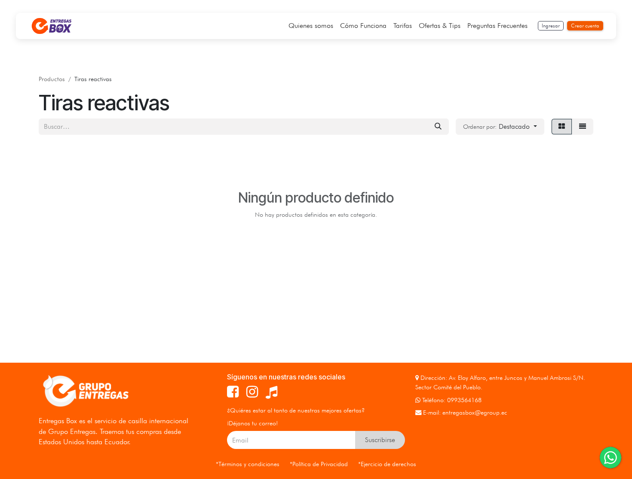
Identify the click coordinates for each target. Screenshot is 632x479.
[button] (500, 126)
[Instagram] (252, 392)
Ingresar (551, 25)
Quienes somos (310, 25)
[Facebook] (233, 392)
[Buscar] (438, 126)
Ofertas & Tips (439, 25)
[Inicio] (51, 26)
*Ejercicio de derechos (387, 463)
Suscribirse (380, 440)
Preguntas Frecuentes (497, 25)
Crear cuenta (585, 25)
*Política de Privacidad (319, 463)
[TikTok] (271, 392)
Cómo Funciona (363, 25)
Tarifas (402, 25)
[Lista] (582, 126)
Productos (52, 78)
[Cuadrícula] (561, 126)
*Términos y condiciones (247, 463)
